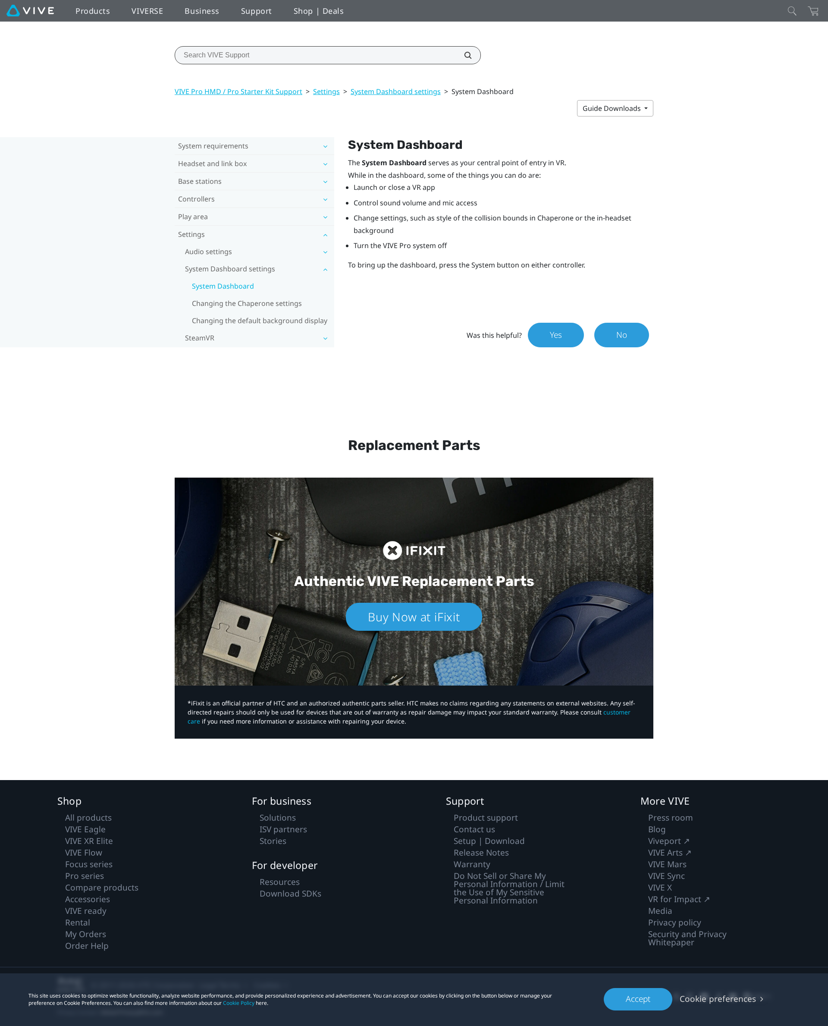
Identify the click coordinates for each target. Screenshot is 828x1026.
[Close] (792, 11)
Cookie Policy (238, 1003)
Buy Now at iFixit (414, 617)
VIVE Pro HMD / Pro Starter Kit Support (238, 91)
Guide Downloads (613, 108)
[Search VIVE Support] (463, 55)
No (621, 334)
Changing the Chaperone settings (247, 303)
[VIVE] (30, 10)
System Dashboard (223, 286)
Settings (326, 91)
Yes (556, 334)
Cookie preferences (718, 998)
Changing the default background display (259, 320)
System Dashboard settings (396, 91)
